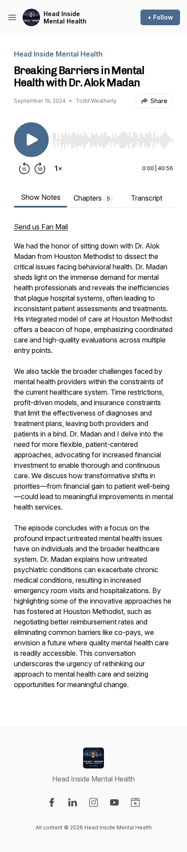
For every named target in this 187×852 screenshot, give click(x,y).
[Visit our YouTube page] (114, 802)
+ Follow (160, 17)
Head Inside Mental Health (65, 17)
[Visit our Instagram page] (93, 802)
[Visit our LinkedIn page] (72, 802)
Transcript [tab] (146, 198)
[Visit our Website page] (135, 802)
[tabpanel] (93, 459)
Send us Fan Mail (41, 226)
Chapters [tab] (91, 198)
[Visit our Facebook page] (51, 802)
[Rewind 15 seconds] (24, 168)
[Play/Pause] (31, 139)
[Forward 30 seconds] (40, 168)
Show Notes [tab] (40, 197)
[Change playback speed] (58, 168)
